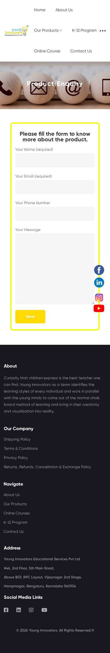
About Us (12, 495)
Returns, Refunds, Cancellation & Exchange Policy (47, 467)
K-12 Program (16, 522)
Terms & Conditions (21, 449)
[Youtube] (44, 610)
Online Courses (17, 513)
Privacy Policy (16, 458)
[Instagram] (31, 610)
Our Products (15, 504)
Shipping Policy (17, 439)
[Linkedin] (18, 610)
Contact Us (14, 532)
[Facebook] (6, 610)
